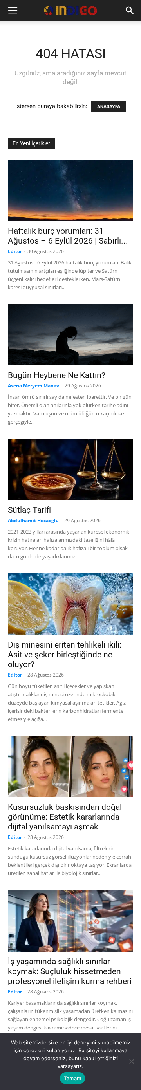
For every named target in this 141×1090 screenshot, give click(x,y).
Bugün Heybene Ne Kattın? (56, 375)
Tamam (72, 1078)
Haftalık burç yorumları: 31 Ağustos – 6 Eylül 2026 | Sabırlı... (68, 236)
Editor (15, 251)
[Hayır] (131, 1061)
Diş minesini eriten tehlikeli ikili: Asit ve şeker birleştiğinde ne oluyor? (64, 654)
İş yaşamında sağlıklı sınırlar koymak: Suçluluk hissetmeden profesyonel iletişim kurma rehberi (70, 971)
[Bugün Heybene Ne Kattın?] (70, 335)
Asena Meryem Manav (33, 385)
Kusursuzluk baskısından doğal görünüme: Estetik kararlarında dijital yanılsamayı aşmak (65, 816)
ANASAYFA (108, 106)
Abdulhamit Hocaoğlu (33, 520)
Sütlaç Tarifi (29, 510)
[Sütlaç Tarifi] (70, 469)
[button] (12, 10)
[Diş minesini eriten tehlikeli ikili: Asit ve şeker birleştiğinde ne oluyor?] (70, 604)
